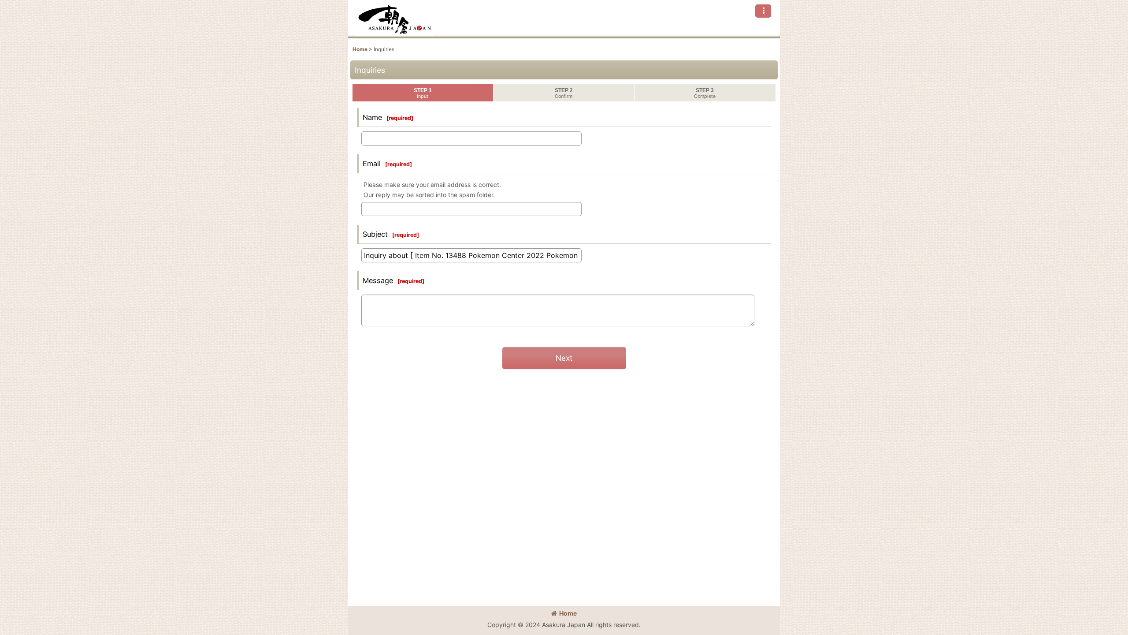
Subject (375, 234)
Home (568, 613)
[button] (763, 11)
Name (372, 117)
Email (372, 163)
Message (378, 280)
